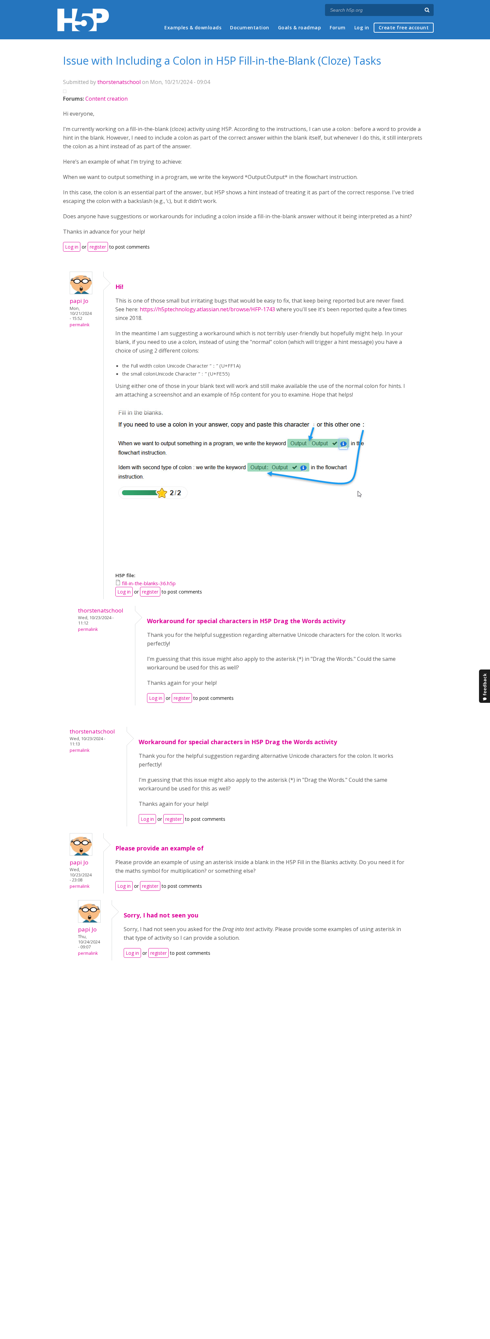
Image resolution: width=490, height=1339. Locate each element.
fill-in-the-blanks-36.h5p (149, 583)
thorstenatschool (119, 82)
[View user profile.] (81, 292)
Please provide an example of (159, 848)
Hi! (119, 287)
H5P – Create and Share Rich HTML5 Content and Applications (83, 20)
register (98, 247)
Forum (338, 27)
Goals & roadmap (299, 27)
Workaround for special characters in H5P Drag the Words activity (246, 621)
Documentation (249, 27)
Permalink (79, 325)
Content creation (106, 98)
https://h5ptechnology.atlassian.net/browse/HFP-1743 (207, 309)
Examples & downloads (192, 27)
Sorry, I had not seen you (161, 915)
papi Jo (79, 301)
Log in (361, 27)
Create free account (404, 27)
